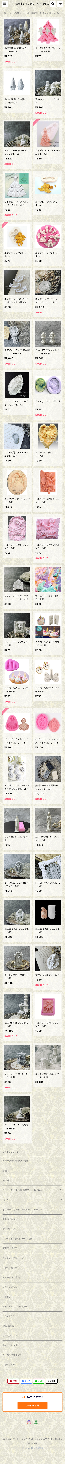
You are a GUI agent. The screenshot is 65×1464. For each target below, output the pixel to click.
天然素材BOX (10, 1248)
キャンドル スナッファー (15, 1306)
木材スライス (9, 1219)
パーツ (6, 1200)
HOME (5, 13)
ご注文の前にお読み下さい (16, 1161)
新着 (5, 1170)
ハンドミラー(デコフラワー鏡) (17, 1238)
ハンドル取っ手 (10, 1267)
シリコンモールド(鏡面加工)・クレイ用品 (32, 13)
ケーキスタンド (10, 1335)
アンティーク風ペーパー (15, 1258)
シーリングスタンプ (12, 1355)
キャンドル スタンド (12, 1345)
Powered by (29, 1448)
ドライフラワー (10, 1316)
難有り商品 (8, 1326)
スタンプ (7, 1296)
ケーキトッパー (10, 1229)
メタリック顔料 (10, 1287)
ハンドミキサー (10, 1364)
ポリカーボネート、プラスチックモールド (22, 1209)
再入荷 (6, 1180)
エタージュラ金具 (11, 1277)
